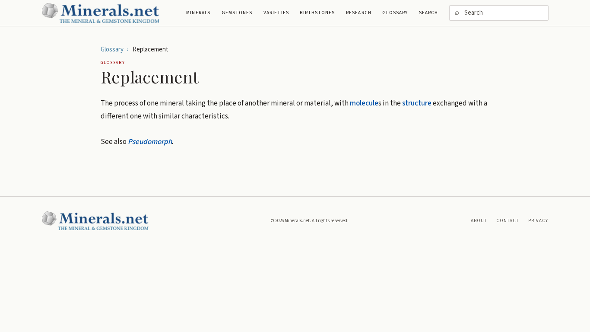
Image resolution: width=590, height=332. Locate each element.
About (479, 220)
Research (358, 13)
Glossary (395, 13)
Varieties (276, 13)
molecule (364, 103)
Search (428, 13)
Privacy (538, 220)
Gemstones (237, 13)
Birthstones (317, 13)
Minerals (198, 13)
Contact (507, 220)
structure (416, 103)
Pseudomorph (150, 142)
